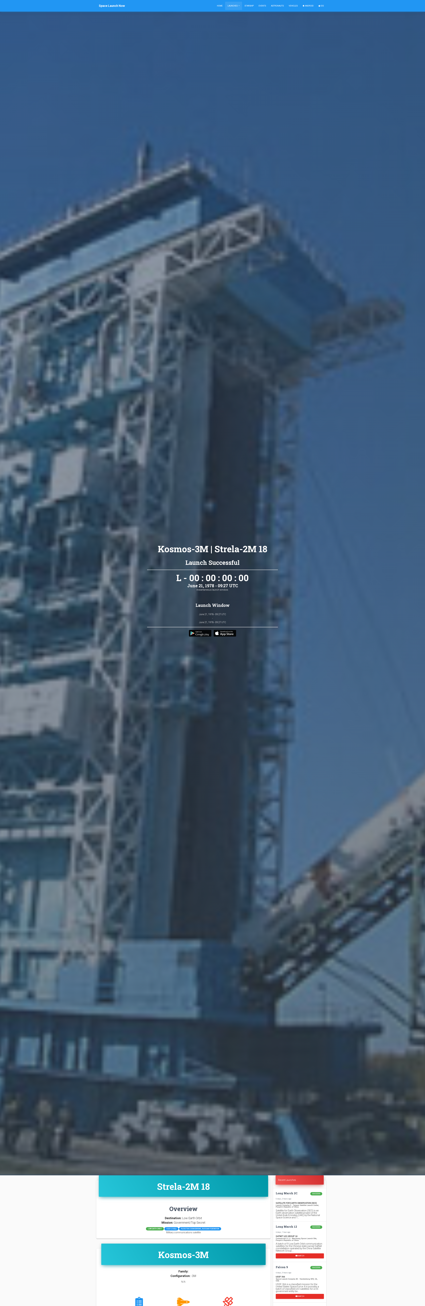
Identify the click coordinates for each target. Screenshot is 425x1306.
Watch (301, 1256)
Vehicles (293, 6)
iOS (322, 6)
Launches (233, 6)
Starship (249, 6)
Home (220, 6)
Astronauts (277, 6)
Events (262, 6)
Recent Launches (287, 1180)
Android (309, 6)
